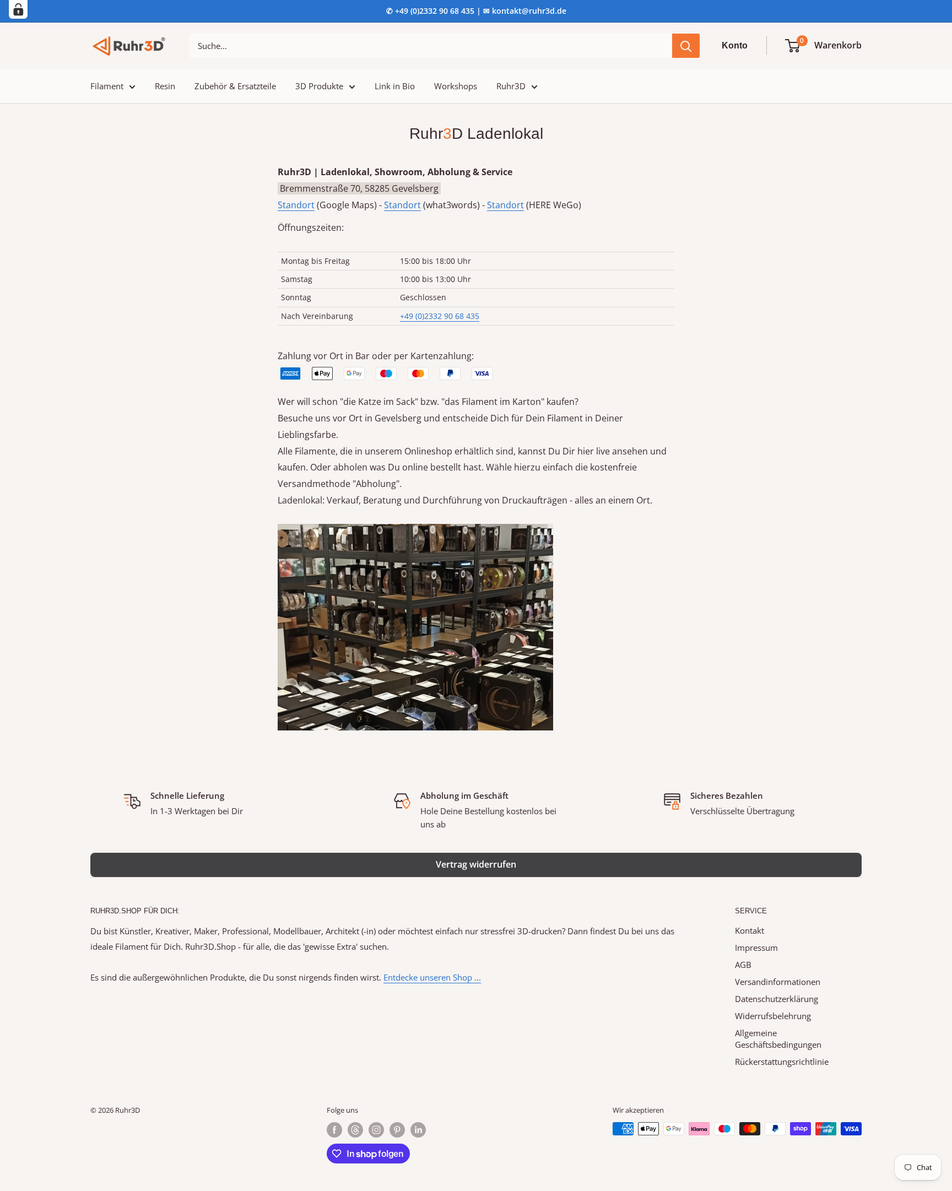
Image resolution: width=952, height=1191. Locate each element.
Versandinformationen (777, 981)
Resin (165, 85)
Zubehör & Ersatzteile (235, 85)
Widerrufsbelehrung (773, 1015)
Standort (296, 205)
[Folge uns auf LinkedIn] (418, 1130)
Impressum (756, 947)
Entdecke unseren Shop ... (432, 977)
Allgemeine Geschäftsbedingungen (778, 1038)
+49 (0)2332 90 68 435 (439, 316)
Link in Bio (395, 85)
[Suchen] (686, 46)
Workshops (455, 85)
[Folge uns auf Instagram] (376, 1130)
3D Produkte (319, 85)
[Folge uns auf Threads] (355, 1130)
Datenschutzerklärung (776, 998)
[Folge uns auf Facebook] (334, 1130)
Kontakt (749, 930)
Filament (106, 85)
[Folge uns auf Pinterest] (397, 1130)
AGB (743, 964)
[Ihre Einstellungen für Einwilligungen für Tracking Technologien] (18, 9)
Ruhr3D (511, 85)
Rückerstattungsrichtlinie (782, 1061)
